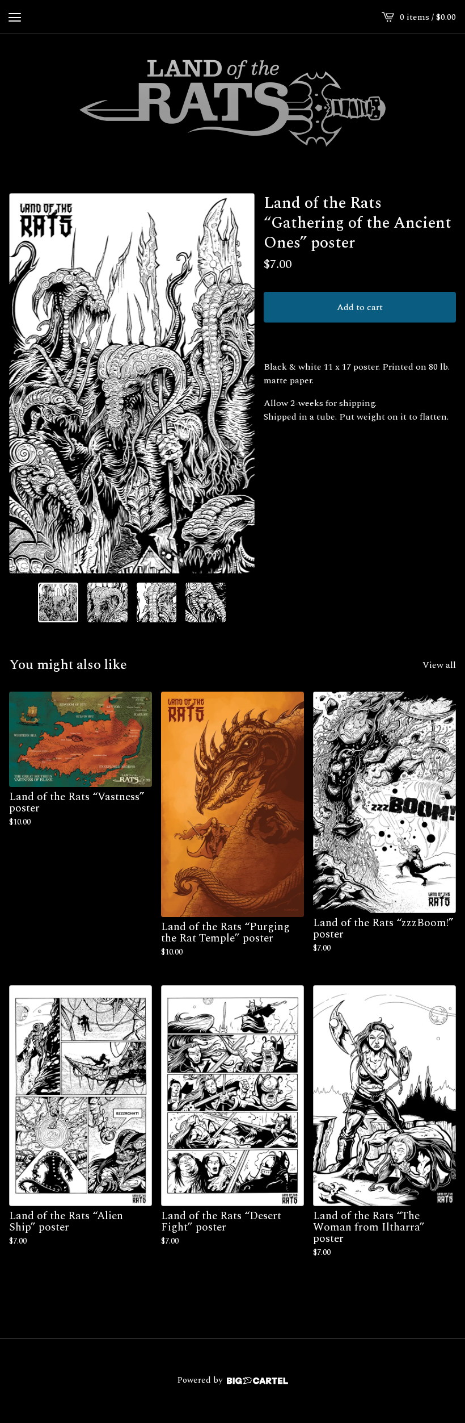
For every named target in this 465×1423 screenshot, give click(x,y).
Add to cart (360, 307)
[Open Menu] (14, 17)
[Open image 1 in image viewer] (132, 383)
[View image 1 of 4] (58, 603)
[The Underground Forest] (232, 102)
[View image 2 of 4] (107, 603)
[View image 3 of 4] (157, 603)
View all (439, 665)
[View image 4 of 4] (205, 603)
